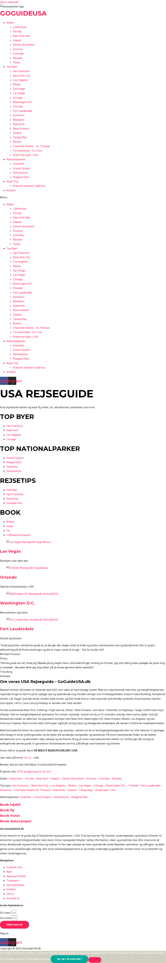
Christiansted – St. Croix (27, 150)
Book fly (7, 810)
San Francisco (21, 71)
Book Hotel (10, 816)
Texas (16, 62)
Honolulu (18, 115)
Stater (10, 22)
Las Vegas (19, 93)
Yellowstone (20, 172)
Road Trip (12, 181)
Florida (17, 31)
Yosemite (18, 164)
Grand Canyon (21, 168)
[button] (83, 197)
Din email (6, 918)
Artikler (11, 190)
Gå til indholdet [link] (9, 2)
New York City (21, 75)
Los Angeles (20, 80)
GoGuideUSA (23, 13)
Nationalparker (15, 159)
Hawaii (17, 40)
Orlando (18, 106)
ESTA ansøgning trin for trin (34, 771)
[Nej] (94, 960)
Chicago (18, 97)
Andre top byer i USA (25, 155)
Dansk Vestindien (24, 44)
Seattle (17, 133)
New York (42, 778)
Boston (17, 141)
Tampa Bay (20, 137)
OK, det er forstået (69, 959)
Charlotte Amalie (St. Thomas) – (33, 790)
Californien (20, 27)
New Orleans (21, 128)
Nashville (19, 124)
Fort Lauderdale (22, 111)
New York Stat (21, 36)
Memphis (18, 120)
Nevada (17, 58)
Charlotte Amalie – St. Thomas (31, 146)
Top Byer (12, 66)
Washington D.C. (23, 102)
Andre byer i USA (105, 790)
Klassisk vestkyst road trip (29, 186)
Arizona (17, 49)
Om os (27, 757)
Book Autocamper (16, 821)
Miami (17, 84)
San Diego (19, 89)
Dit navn (5, 912)
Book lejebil (10, 805)
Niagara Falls (21, 177)
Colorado (18, 53)
